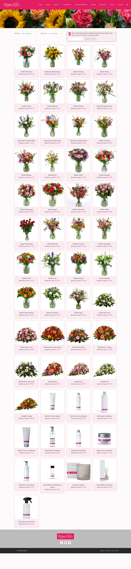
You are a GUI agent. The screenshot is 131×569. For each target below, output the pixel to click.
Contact (111, 4)
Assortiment (67, 4)
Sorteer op (44, 33)
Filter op (17, 33)
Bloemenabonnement (81, 4)
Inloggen (120, 4)
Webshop (48, 4)
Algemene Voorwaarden (105, 550)
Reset (93, 39)
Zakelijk (93, 4)
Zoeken (87, 39)
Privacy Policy (115, 550)
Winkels (56, 4)
